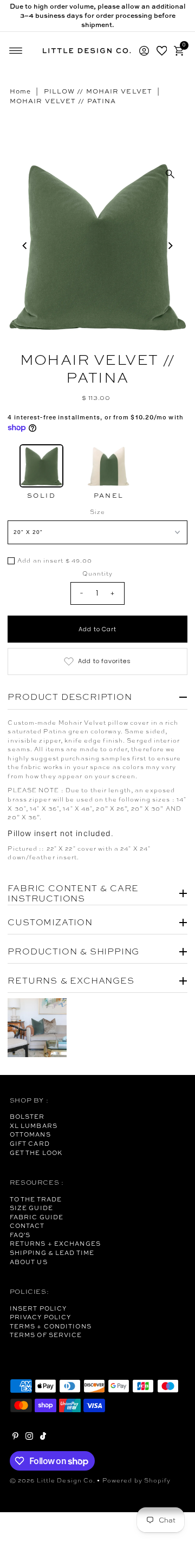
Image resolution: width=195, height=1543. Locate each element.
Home (20, 91)
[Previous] (25, 245)
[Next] (170, 245)
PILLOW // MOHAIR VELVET (98, 91)
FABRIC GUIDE (36, 1217)
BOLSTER (27, 1116)
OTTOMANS (30, 1134)
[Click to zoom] (170, 174)
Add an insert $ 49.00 (54, 561)
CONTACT (27, 1226)
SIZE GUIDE (31, 1208)
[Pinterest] (15, 1438)
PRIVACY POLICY (40, 1317)
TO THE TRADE (36, 1199)
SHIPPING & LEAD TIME (52, 1253)
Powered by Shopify (136, 1480)
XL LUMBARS (33, 1126)
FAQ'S (20, 1235)
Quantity (97, 573)
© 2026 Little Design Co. (53, 1480)
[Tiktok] (43, 1438)
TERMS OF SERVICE (46, 1335)
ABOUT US (29, 1262)
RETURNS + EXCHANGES (55, 1243)
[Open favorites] (162, 50)
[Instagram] (29, 1438)
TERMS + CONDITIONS (51, 1326)
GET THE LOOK (36, 1153)
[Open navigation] (16, 50)
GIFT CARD (30, 1143)
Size (97, 512)
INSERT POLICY (38, 1308)
